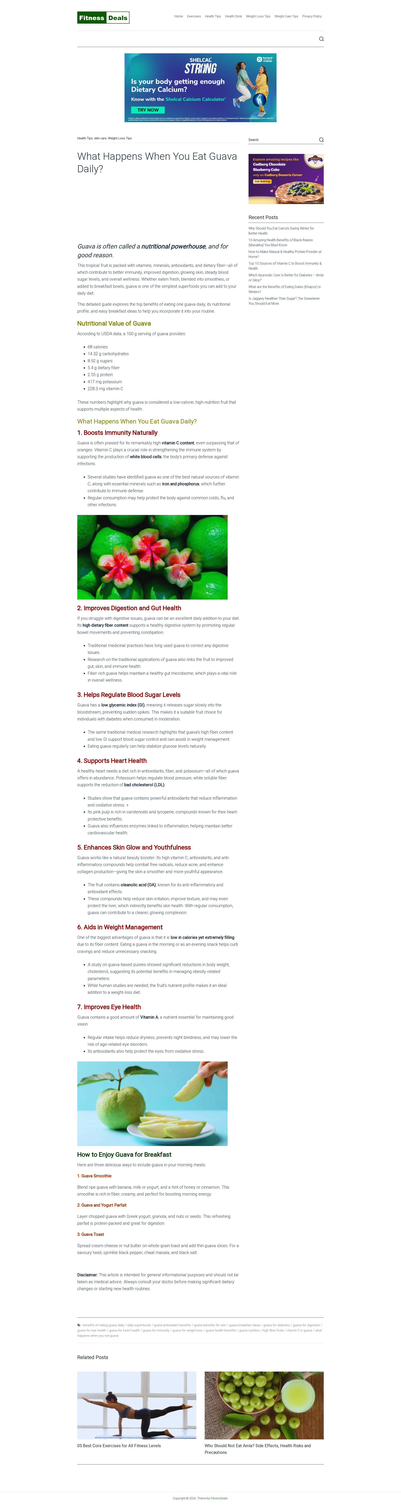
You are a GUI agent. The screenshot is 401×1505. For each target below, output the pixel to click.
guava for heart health (124, 1330)
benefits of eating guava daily (103, 1325)
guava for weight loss (188, 1330)
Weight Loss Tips (258, 16)
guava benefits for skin (210, 1325)
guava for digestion (306, 1325)
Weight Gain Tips (286, 16)
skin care (100, 138)
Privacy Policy (312, 16)
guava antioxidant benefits (172, 1325)
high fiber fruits (273, 1330)
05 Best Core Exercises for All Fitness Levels (119, 1445)
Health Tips (213, 16)
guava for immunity (156, 1330)
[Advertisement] (158, 210)
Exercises (194, 16)
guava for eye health (91, 1330)
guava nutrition (249, 1330)
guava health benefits (221, 1330)
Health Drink (233, 16)
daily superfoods (139, 1325)
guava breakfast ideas (244, 1325)
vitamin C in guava (299, 1330)
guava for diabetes (276, 1325)
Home (178, 16)
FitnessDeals (219, 1498)
